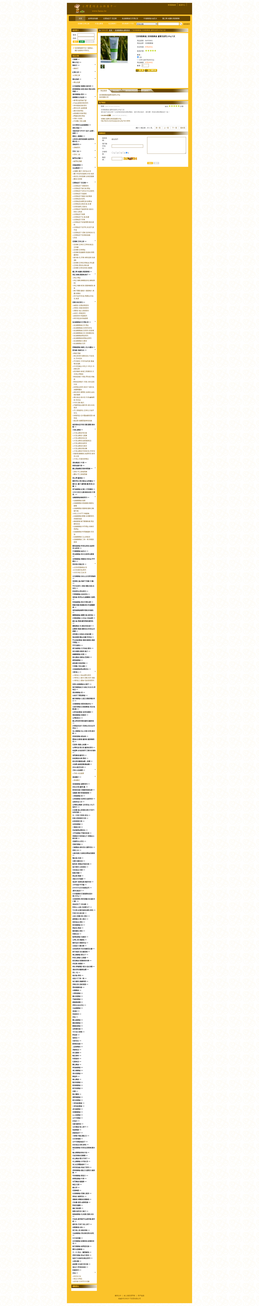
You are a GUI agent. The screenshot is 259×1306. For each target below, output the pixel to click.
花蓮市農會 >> (77, 844)
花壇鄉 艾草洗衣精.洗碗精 (83, 268)
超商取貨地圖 (93, 18)
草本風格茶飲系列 (80, 105)
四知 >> (75, 1017)
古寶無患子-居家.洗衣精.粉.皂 (84, 232)
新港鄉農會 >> (77, 1085)
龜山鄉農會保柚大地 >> (80, 1152)
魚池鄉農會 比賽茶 (80, 341)
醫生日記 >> (76, 62)
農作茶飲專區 (78, 111)
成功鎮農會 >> (77, 1109)
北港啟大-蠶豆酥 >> (79, 946)
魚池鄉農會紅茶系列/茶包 (83, 328)
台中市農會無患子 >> (80, 1142)
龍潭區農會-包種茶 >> (80, 937)
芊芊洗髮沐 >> (77, 645)
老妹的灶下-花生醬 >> (80, 904)
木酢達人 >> (76, 672)
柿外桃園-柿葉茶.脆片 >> (81, 651)
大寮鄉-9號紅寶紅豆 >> (80, 1136)
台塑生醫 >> (76, 1261)
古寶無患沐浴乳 (79, 199)
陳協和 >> (76, 1076)
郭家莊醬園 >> (77, 1205)
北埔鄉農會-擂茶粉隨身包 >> (82, 704)
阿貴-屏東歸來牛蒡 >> (80, 818)
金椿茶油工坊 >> (78, 802)
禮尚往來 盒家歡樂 (80, 108)
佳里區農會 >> (77, 824)
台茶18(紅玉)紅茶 (80, 572)
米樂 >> (75, 1091)
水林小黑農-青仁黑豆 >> (81, 916)
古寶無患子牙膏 (79, 220)
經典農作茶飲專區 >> (80, 663)
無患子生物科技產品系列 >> (82, 1258)
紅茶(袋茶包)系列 (80, 570)
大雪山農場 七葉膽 (80, 435)
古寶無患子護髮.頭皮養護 (83, 196)
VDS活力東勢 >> (78, 1032)
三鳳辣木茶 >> (77, 827)
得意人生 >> (76, 850)
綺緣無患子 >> (77, 1133)
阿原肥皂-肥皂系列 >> (80, 591)
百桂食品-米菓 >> (78, 870)
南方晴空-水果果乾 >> (80, 867)
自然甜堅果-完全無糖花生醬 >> (83, 949)
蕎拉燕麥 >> (76, 79)
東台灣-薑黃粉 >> (78, 478)
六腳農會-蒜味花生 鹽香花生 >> (83, 847)
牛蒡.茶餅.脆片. (79, 403)
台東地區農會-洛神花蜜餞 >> (82, 712)
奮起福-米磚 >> (77, 858)
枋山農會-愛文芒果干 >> (81, 1158)
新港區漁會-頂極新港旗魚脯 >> (83, 790)
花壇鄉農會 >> (77, 1112)
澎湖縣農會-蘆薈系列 (122, 30)
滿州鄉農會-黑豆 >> (79, 94)
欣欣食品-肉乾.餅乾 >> (80, 1145)
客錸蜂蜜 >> (76, 1130)
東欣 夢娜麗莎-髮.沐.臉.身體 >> (83, 967)
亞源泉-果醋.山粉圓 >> (80, 745)
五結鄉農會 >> (77, 1008)
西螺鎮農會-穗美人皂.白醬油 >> (83, 347)
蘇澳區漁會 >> (77, 1044)
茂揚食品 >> (76, 1050)
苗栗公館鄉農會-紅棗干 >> (81, 684)
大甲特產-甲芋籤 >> (79, 885)
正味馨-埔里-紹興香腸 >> (81, 1202)
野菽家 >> (76, 1035)
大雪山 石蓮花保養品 (81, 459)
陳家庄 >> (76, 65)
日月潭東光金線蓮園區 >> (81, 125)
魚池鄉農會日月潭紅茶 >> (81, 322)
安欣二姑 (77, 154)
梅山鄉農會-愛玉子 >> (80, 955)
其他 (75, 238)
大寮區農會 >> (77, 993)
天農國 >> (76, 59)
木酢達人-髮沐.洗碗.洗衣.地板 (84, 678)
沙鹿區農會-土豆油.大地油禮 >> (83, 618)
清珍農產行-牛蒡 (128, 24)
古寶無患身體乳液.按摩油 (83, 201)
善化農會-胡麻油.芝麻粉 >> (82, 657)
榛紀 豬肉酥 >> (77, 1208)
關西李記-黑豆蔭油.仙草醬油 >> (83, 481)
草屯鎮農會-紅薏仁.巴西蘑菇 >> (83, 489)
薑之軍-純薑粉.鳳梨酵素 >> (82, 272)
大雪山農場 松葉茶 (80, 446)
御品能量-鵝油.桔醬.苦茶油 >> (83, 637)
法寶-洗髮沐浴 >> (78, 861)
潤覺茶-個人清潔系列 (81, 311)
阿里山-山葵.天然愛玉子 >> (82, 907)
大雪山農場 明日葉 (80, 433)
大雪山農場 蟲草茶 (80, 443)
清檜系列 (77, 147)
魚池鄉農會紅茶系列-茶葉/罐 (84, 330)
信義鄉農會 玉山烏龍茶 (82, 537)
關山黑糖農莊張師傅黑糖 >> (82, 469)
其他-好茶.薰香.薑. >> (80, 787)
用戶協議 (141, 1296)
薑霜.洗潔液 (78, 179)
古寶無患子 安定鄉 (110, 18)
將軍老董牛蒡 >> (78, 466)
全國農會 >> (76, 990)
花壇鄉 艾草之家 (83, 24)
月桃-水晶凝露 (79, 773)
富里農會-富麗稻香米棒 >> (81, 961)
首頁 (80, 18)
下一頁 (174, 128)
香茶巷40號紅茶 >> (79, 564)
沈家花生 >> (76, 1041)
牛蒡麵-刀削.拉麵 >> (79, 666)
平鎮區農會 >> (77, 999)
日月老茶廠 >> (77, 1238)
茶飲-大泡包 (78, 118)
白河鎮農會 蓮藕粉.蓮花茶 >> (82, 86)
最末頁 (182, 128)
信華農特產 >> (77, 1029)
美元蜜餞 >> (76, 1053)
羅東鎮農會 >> (77, 660)
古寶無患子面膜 (79, 214)
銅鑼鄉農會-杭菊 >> (79, 654)
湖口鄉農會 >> (77, 1070)
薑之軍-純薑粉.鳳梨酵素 (171, 18)
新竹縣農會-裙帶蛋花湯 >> (81, 1246)
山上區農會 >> (77, 1115)
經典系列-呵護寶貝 (80, 316)
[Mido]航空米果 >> (79, 767)
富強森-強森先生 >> (79, 350)
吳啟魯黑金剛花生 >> (80, 830)
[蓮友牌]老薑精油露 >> (80, 969)
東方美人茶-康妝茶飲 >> (81, 1230)
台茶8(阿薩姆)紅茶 (80, 567)
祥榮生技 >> (76, 934)
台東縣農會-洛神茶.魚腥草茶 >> (83, 799)
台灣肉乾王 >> (77, 718)
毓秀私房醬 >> (77, 158)
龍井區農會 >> (77, 1082)
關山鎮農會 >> (77, 1020)
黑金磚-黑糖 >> (77, 876)
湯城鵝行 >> (76, 777)
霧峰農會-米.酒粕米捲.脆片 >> (83, 626)
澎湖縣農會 (149, 43)
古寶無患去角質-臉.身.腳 (82, 204)
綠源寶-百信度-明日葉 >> (81, 1264)
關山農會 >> (76, 1065)
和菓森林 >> (76, 1059)
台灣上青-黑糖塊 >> (79, 940)
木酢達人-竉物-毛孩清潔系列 (84, 680)
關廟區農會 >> (77, 1026)
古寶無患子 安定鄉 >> (80, 183)
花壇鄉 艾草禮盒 (79, 250)
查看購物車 (172, 5)
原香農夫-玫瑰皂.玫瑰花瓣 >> (82, 634)
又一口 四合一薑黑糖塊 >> (81, 1252)
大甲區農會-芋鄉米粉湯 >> (81, 833)
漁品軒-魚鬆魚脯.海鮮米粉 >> (82, 882)
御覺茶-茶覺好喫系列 (81, 305)
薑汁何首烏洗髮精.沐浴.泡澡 (84, 174)
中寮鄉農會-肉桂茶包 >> (81, 594)
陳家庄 (76, 68)
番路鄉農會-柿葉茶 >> (80, 715)
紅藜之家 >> (76, 72)
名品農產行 (112, 24)
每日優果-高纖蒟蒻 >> (80, 981)
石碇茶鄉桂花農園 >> (80, 1155)
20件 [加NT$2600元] (146, 60)
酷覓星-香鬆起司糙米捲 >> (81, 864)
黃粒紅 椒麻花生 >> (79, 1196)
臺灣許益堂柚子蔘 (80, 100)
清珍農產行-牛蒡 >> (79, 463)
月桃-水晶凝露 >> (78, 770)
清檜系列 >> (76, 144)
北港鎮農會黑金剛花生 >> (81, 669)
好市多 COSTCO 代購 (81, 1281)
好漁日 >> (76, 1121)
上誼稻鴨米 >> (77, 1047)
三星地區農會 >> (78, 1103)
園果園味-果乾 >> (78, 931)
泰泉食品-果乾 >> (78, 922)
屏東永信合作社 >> (79, 1005)
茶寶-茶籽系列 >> (78, 302)
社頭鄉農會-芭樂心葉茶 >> (81, 1193)
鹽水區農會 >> (77, 996)
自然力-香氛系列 (80, 313)
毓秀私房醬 (78, 161)
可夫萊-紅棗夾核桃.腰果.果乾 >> (84, 910)
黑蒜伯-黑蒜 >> (77, 928)
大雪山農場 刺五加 (80, 438)
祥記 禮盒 (77, 278)
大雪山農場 (99, 24)
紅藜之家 (77, 75)
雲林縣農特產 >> (78, 987)
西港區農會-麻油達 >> (80, 736)
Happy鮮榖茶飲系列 (81, 103)
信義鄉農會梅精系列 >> (80, 497)
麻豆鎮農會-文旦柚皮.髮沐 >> (82, 648)
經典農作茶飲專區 (80, 113)
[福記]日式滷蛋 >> (79, 879)
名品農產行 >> (77, 168)
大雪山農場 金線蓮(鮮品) (82, 441)
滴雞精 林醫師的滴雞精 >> (81, 1199)
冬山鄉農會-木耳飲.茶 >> (81, 1161)
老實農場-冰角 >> (78, 1227)
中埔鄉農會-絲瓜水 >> (80, 551)
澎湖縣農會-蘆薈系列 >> (81, 784)
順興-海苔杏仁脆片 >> (80, 1211)
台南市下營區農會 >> (80, 695)
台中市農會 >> (77, 1118)
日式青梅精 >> (77, 1139)
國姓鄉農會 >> (77, 1023)
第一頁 (158, 128)
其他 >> (75, 1273)
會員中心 (182, 5)
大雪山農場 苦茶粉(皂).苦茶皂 (84, 451)
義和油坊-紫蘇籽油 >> (80, 943)
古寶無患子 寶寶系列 (81, 186)
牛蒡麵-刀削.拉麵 (80, 121)
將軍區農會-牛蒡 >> (79, 1179)
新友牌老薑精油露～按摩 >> (82, 761)
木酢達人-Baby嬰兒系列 (82, 675)
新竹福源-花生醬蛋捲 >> (81, 952)
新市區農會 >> (77, 1088)
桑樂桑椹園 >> (77, 1002)
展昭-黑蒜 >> (77, 128)
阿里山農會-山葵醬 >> (80, 958)
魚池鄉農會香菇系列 (81, 336)
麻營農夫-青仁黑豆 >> (80, 919)
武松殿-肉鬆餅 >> (78, 964)
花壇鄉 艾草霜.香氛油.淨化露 (84, 263)
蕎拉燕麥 (77, 82)
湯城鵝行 (77, 780)
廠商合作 (118, 1296)
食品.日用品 (78, 1279)
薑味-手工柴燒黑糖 (80, 474)
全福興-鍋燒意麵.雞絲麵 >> (82, 764)
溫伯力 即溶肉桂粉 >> (80, 1267)
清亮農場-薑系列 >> (79, 755)
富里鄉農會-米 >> (78, 925)
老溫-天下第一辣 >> (79, 978)
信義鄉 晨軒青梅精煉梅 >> (81, 793)
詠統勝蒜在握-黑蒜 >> (80, 758)
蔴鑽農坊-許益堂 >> (79, 97)
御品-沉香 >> (77, 1184)
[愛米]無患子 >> (78, 891)
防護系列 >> (76, 1270)
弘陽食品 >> (76, 1062)
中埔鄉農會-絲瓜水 (150, 18)
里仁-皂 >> (76, 972)
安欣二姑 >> (76, 151)
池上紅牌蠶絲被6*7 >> (80, 1164)
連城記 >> (76, 1011)
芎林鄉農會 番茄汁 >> (80, 1176)
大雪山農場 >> (77, 430)
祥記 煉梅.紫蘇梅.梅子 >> (81, 275)
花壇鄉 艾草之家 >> (79, 241)
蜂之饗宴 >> (76, 1094)
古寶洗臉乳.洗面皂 (80, 207)
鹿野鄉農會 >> (77, 1097)
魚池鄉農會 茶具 (79, 343)
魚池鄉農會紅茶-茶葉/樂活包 (84, 333)
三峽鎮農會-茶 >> (78, 796)
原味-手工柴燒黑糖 (80, 472)
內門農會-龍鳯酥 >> (79, 1182)
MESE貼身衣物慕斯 (81, 318)
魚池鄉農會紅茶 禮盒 (81, 325)
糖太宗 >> (76, 1187)
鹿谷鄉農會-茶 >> (78, 692)
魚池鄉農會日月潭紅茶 (130, 18)
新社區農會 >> (77, 1100)
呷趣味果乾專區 (79, 116)
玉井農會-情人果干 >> (80, 1127)
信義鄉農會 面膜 (79, 501)
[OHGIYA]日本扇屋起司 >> (82, 888)
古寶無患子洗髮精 (80, 194)
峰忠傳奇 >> (76, 1056)
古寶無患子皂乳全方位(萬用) (84, 191)
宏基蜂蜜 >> (76, 1190)
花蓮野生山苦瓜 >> (79, 841)
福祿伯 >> (76, 1038)
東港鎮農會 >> (77, 1067)
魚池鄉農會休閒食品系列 (82, 338)
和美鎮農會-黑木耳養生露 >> (82, 602)
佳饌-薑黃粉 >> (77, 1124)
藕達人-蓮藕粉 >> (78, 136)
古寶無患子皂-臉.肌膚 (81, 217)
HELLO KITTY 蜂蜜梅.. (82, 513)
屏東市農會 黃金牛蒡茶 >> (81, 1255)
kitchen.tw (77, 1276)
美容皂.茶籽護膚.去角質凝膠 (84, 176)
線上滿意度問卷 (129, 1296)
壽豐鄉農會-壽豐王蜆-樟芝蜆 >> (83, 615)
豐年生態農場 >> (78, 1249)
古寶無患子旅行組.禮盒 (82, 188)
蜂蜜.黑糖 (77, 353)
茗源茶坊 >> (76, 1014)
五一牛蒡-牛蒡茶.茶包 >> (81, 815)
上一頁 (166, 128)
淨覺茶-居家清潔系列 (81, 308)
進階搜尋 (186, 24)
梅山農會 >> (76, 1079)
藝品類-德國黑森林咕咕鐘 (83, 421)
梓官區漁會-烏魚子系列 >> (81, 1167)
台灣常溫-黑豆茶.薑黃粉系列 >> (83, 747)
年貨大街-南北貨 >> (79, 913)
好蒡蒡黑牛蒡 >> (78, 821)
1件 (140, 57)
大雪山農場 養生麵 (80, 448)
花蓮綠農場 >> (77, 165)
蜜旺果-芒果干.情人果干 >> (82, 1224)
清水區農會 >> (77, 1073)
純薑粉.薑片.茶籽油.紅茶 (82, 171)
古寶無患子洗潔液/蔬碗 (82, 235)
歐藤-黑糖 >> (77, 873)
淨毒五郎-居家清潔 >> (80, 984)
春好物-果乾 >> (77, 975)
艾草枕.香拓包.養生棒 (81, 265)
